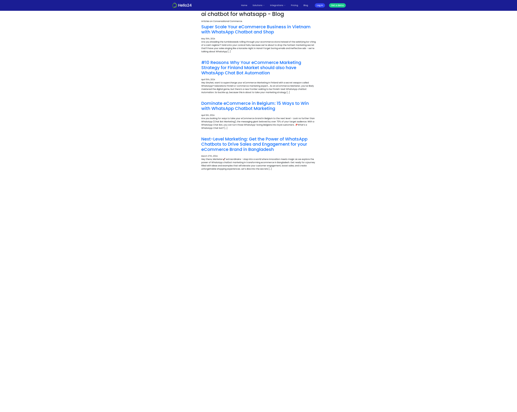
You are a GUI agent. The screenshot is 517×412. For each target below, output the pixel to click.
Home (244, 5)
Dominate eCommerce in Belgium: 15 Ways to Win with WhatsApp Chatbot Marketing (255, 105)
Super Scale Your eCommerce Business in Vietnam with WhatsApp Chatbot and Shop (256, 29)
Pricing (294, 5)
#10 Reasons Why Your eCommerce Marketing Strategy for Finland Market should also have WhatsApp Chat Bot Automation (251, 67)
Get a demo (337, 5)
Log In (320, 5)
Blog (305, 5)
